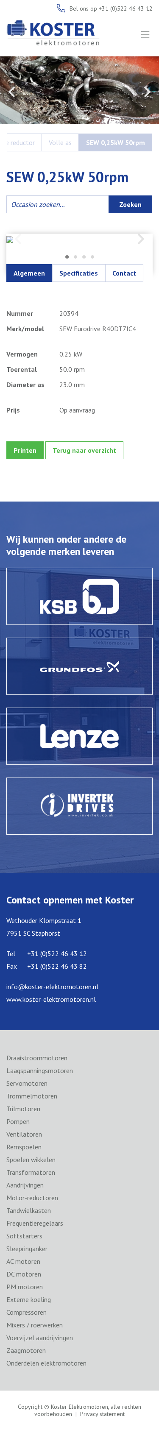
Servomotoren (26, 1083)
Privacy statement (102, 1414)
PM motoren (24, 1286)
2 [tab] (75, 257)
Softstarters (24, 1236)
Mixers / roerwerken (34, 1325)
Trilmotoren (23, 1108)
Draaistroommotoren (36, 1058)
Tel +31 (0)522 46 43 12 (46, 953)
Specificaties (78, 273)
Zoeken (130, 204)
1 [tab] (67, 257)
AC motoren (23, 1261)
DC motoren (23, 1274)
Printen (25, 450)
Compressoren (26, 1312)
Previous (11, 91)
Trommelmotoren (31, 1096)
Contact (124, 273)
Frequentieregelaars (34, 1223)
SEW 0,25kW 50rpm (115, 142)
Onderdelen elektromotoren (46, 1363)
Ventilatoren (24, 1134)
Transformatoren (30, 1172)
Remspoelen (24, 1147)
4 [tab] (92, 257)
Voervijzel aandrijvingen (39, 1337)
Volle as (60, 142)
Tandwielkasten (28, 1210)
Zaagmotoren (26, 1350)
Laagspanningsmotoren (39, 1070)
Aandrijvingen (25, 1185)
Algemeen (29, 273)
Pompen (18, 1121)
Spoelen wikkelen (31, 1159)
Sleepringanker (26, 1248)
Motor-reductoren (32, 1197)
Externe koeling (28, 1299)
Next (147, 91)
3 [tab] (84, 257)
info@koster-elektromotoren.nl (52, 986)
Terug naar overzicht (84, 450)
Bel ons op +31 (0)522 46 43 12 (111, 8)
